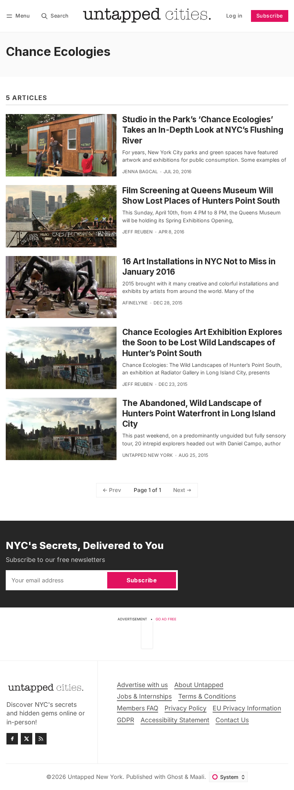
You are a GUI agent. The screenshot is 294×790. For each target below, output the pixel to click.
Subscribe (269, 16)
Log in (234, 16)
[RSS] (41, 738)
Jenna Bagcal (140, 171)
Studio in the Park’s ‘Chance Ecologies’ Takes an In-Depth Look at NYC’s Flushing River (202, 129)
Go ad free (166, 619)
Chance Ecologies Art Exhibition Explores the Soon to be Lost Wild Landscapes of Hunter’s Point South (202, 342)
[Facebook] (12, 738)
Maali (197, 776)
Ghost (175, 776)
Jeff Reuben (137, 232)
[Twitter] (26, 738)
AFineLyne (135, 303)
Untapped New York (147, 455)
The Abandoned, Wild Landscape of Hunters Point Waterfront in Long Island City (198, 413)
